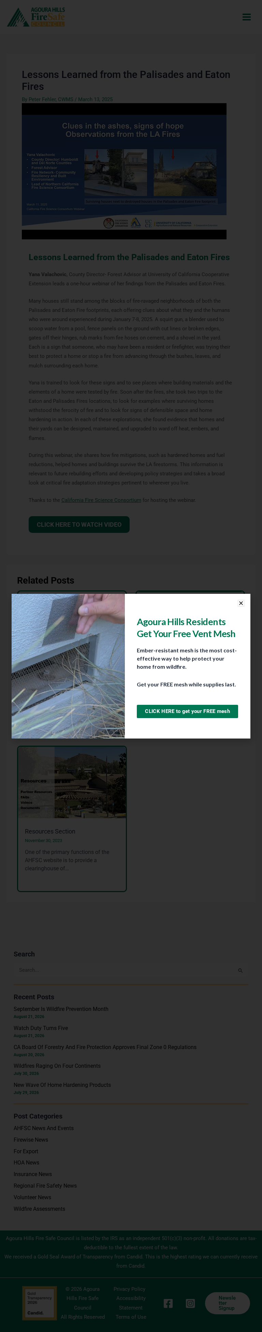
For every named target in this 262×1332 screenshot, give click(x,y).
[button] (241, 603)
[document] (131, 666)
